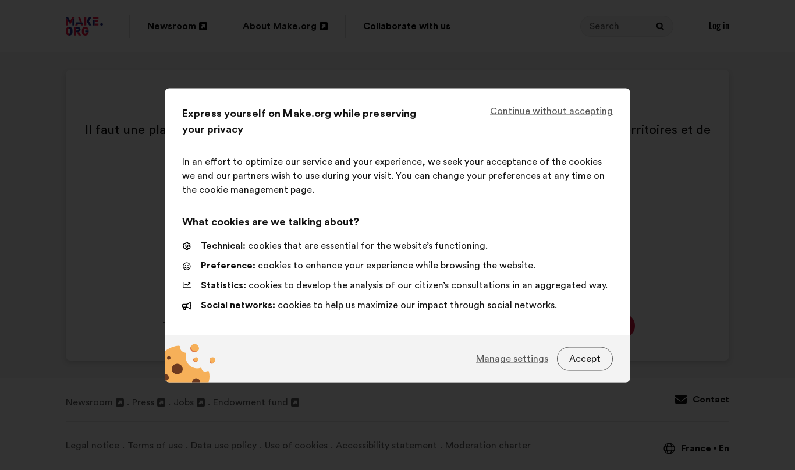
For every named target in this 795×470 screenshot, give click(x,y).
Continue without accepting (551, 110)
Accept (585, 358)
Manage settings (512, 358)
